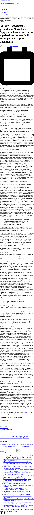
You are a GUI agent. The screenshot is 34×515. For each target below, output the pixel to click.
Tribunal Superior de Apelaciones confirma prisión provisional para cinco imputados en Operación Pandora (17, 480)
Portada (2, 17)
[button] (6, 429)
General (2, 21)
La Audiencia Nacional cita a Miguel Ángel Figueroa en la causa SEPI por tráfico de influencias (18, 505)
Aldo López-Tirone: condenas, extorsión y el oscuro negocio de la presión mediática (17, 502)
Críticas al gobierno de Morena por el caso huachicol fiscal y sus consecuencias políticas (17, 473)
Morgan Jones (4, 428)
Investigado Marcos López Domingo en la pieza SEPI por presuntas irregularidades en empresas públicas (18, 456)
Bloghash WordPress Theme (8, 511)
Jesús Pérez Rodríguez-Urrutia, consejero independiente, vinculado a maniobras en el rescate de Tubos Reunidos (18, 485)
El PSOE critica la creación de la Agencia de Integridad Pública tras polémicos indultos (18, 499)
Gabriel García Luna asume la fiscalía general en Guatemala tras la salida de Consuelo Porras (16, 488)
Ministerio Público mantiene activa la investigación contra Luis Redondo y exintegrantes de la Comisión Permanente (17, 463)
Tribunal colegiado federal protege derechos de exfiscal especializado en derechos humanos (18, 476)
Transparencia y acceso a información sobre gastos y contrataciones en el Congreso (17, 467)
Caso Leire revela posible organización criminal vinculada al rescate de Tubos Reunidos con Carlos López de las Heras (17, 496)
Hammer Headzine (5, 0)
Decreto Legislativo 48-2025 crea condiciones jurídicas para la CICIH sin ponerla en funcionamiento (18, 470)
